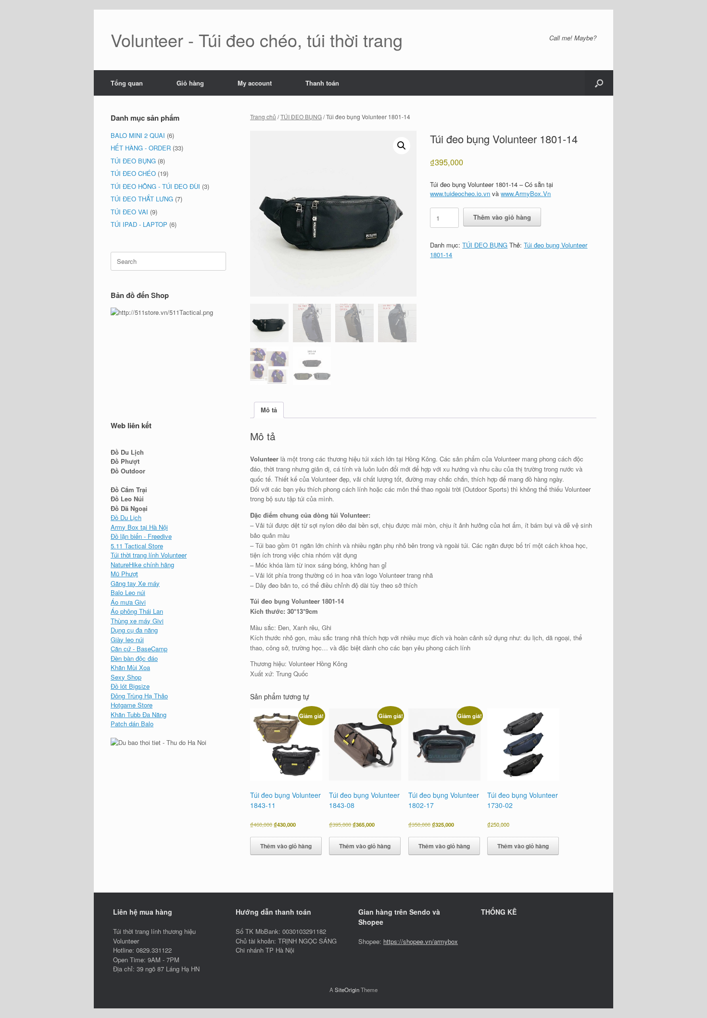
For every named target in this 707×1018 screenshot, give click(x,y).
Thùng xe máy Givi (137, 620)
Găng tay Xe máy (135, 583)
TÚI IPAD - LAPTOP (139, 224)
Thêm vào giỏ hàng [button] (286, 846)
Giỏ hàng (190, 82)
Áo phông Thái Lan (137, 611)
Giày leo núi (127, 639)
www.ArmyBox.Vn (526, 193)
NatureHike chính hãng (142, 564)
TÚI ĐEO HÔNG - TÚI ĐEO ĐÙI (155, 186)
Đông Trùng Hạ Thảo (139, 695)
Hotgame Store (131, 704)
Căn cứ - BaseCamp (139, 648)
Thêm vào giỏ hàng (502, 217)
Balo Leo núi (128, 592)
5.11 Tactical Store (137, 545)
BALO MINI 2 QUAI (138, 135)
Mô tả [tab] (269, 409)
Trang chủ (263, 116)
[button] (599, 83)
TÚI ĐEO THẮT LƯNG (142, 198)
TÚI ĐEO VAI (129, 211)
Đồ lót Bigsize (130, 686)
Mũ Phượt (124, 573)
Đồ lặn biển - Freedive (141, 536)
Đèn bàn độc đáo (134, 658)
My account (255, 82)
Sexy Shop (126, 677)
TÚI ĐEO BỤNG (301, 116)
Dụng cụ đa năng (134, 629)
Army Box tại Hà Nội (139, 527)
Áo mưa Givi (128, 602)
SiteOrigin (347, 989)
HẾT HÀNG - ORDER (141, 147)
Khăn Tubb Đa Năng (138, 714)
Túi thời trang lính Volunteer (149, 554)
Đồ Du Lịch (126, 517)
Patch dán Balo (132, 723)
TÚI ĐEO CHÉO (133, 173)
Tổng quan (127, 82)
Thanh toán (322, 82)
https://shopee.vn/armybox (420, 941)
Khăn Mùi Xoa (130, 667)
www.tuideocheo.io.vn (460, 193)
